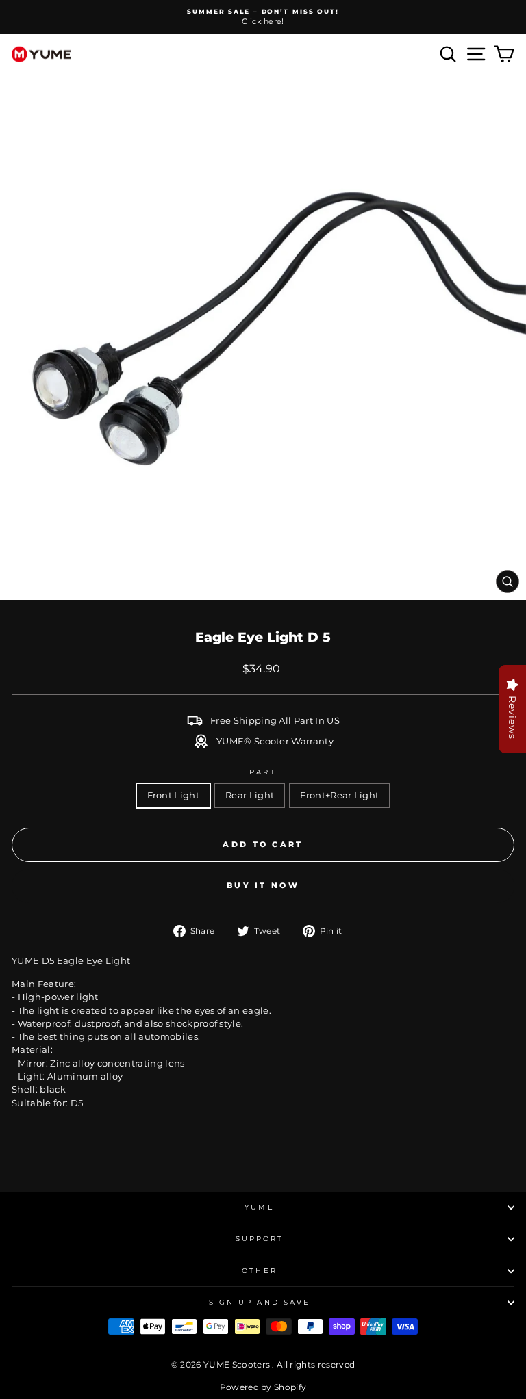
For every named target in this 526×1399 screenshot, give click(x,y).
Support (260, 1238)
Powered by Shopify (263, 1387)
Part (262, 772)
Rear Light (249, 795)
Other (259, 1270)
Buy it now (263, 885)
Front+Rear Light (339, 795)
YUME (259, 1207)
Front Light (173, 795)
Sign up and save (259, 1302)
